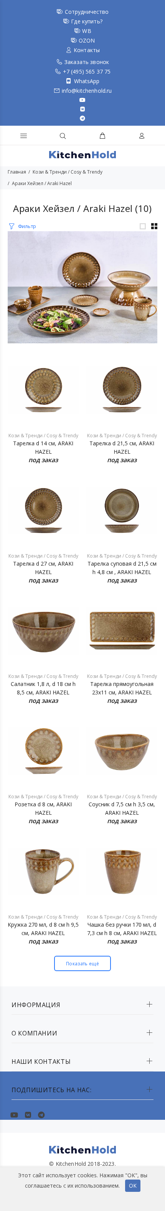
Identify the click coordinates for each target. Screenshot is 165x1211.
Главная (17, 172)
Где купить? (86, 21)
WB (86, 30)
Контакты (87, 50)
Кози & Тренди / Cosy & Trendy (67, 172)
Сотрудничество (87, 11)
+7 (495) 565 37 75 (87, 71)
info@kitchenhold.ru (87, 90)
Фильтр (27, 226)
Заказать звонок (86, 62)
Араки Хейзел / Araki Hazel (42, 183)
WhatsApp (87, 81)
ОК (133, 1185)
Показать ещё (82, 963)
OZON (87, 40)
